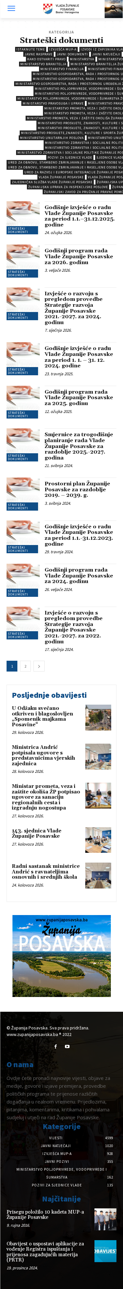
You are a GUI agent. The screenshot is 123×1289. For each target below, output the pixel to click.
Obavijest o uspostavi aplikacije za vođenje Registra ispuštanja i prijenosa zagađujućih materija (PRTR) (45, 1252)
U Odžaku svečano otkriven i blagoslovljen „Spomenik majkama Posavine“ (42, 716)
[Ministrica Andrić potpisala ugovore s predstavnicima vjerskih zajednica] (98, 757)
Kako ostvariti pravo (46, 59)
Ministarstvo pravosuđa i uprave (53, 103)
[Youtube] (67, 1047)
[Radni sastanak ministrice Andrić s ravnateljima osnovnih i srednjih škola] (98, 876)
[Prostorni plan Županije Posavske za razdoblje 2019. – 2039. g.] (23, 494)
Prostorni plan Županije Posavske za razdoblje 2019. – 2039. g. (77, 489)
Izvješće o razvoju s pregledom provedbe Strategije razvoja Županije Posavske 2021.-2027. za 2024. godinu (74, 308)
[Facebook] (55, 1047)
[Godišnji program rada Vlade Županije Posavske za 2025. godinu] (23, 402)
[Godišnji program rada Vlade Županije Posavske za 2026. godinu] (23, 261)
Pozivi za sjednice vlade (70, 157)
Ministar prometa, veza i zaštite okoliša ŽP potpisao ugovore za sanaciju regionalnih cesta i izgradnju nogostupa (46, 797)
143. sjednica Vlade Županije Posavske (36, 834)
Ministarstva (82, 59)
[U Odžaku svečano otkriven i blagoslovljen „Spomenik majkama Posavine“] (98, 718)
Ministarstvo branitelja (43, 64)
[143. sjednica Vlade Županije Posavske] (98, 840)
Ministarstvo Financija (62, 69)
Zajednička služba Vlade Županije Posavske (52, 182)
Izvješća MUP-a (62, 49)
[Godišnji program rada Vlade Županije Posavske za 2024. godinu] (23, 580)
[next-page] (39, 666)
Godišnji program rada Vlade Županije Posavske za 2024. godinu (79, 576)
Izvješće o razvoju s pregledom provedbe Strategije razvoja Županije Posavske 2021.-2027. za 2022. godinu (74, 627)
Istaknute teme (30, 49)
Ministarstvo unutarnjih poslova (52, 138)
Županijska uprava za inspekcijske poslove (68, 187)
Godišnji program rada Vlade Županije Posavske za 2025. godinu (79, 398)
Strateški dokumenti (18, 230)
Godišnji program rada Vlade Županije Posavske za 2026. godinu (79, 256)
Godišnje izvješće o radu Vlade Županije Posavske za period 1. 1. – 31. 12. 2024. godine (79, 357)
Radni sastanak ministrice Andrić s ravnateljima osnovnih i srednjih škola (46, 871)
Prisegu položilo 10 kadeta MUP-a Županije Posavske (45, 1215)
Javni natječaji (106, 54)
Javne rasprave (38, 54)
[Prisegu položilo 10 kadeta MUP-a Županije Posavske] (105, 1219)
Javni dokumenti (72, 54)
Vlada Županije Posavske (61, 177)
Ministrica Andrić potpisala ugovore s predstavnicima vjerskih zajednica (43, 755)
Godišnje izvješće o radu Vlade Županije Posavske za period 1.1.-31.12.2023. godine (79, 535)
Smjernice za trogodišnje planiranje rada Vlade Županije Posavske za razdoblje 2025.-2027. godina (79, 446)
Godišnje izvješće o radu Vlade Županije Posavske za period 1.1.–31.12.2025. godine (80, 216)
